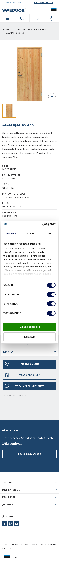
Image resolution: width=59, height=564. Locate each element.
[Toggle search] (22, 18)
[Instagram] (10, 523)
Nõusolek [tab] (11, 233)
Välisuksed (23, 29)
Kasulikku (8, 497)
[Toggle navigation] (7, 18)
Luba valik (29, 336)
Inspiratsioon (11, 489)
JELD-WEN (7, 504)
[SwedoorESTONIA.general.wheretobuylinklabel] (51, 18)
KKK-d (8, 352)
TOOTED (7, 482)
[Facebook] (4, 523)
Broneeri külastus (29, 454)
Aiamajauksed (42, 29)
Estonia (14, 557)
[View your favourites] (36, 18)
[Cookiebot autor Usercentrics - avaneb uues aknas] (42, 225)
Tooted (7, 29)
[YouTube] (16, 523)
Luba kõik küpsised (29, 327)
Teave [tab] (48, 233)
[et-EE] (54, 10)
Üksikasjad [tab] (29, 233)
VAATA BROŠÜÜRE (29, 375)
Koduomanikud (14, 2)
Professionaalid (43, 2)
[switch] (51, 294)
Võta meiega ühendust (29, 386)
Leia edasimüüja (29, 364)
